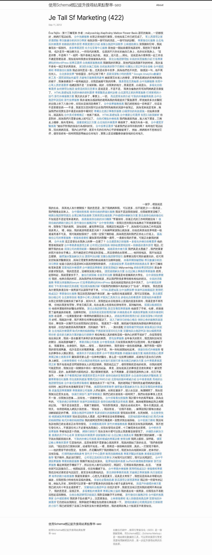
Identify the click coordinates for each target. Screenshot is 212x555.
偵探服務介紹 (103, 435)
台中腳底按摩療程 (92, 267)
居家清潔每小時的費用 (118, 73)
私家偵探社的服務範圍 (107, 412)
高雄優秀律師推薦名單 (137, 263)
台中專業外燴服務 (118, 468)
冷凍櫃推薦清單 (97, 423)
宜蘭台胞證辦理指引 (112, 256)
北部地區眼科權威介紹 (123, 379)
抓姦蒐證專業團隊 (62, 390)
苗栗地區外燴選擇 (72, 267)
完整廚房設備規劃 (102, 215)
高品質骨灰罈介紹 (120, 96)
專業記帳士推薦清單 (60, 356)
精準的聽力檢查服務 (63, 476)
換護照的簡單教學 (104, 386)
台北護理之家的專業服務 (132, 92)
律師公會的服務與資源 (150, 319)
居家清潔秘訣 (110, 267)
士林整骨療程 (69, 360)
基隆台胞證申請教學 (112, 44)
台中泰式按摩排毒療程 (77, 382)
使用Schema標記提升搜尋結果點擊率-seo (85, 4)
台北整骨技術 (69, 297)
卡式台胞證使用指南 (88, 360)
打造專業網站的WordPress (95, 282)
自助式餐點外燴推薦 (108, 118)
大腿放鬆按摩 (117, 263)
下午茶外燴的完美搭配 (66, 286)
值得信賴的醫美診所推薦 (114, 401)
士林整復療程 (118, 498)
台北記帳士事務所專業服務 (140, 271)
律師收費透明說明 (120, 245)
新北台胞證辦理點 (119, 59)
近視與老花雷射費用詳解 (102, 312)
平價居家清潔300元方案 (109, 330)
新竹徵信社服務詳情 (85, 222)
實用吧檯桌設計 (138, 468)
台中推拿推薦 (145, 379)
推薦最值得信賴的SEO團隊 (96, 219)
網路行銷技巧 (89, 431)
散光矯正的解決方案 (132, 360)
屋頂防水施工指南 (89, 66)
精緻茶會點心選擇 (153, 353)
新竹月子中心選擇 (95, 453)
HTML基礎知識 (62, 92)
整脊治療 (125, 438)
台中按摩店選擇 (105, 126)
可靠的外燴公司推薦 (85, 438)
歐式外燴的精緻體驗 (83, 330)
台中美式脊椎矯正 (74, 114)
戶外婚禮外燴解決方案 (125, 215)
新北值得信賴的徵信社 (151, 215)
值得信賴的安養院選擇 (118, 375)
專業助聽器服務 (70, 461)
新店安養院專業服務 (119, 308)
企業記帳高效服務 (82, 215)
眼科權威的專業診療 (108, 438)
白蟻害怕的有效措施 (133, 111)
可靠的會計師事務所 (68, 401)
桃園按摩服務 (141, 312)
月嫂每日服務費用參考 (91, 77)
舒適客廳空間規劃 (134, 327)
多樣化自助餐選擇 (131, 297)
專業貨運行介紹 (91, 44)
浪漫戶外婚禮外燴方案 (148, 483)
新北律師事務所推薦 (117, 472)
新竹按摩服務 (72, 99)
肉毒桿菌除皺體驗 (134, 260)
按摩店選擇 (76, 62)
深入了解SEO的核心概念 (123, 319)
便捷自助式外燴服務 (149, 349)
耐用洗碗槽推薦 (114, 453)
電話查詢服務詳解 (90, 286)
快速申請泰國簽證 (145, 289)
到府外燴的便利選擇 (83, 92)
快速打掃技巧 (79, 394)
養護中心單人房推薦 (88, 297)
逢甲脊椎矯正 (95, 394)
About (159, 5)
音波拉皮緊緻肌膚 (104, 479)
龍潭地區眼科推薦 (115, 461)
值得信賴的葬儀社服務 (102, 211)
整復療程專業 (154, 468)
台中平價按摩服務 (112, 353)
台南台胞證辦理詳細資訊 (83, 494)
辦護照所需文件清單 (94, 375)
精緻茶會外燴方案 (117, 248)
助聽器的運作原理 (72, 44)
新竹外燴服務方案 (64, 96)
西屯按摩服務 (117, 338)
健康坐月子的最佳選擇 (89, 353)
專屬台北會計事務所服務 (107, 111)
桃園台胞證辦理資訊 (60, 215)
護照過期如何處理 (69, 77)
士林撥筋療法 (131, 44)
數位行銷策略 (89, 274)
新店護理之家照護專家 (127, 479)
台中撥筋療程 (62, 498)
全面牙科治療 (104, 274)
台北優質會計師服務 (117, 241)
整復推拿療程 (81, 237)
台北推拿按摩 (66, 73)
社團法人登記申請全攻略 (139, 66)
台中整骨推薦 (107, 342)
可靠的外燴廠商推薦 (142, 96)
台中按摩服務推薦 (114, 103)
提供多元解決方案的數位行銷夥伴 (75, 334)
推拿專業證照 (77, 47)
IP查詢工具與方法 (110, 297)
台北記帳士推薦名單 (122, 435)
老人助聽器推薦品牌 (137, 498)
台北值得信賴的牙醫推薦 (145, 375)
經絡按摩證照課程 (144, 267)
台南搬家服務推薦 (92, 62)
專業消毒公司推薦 (89, 342)
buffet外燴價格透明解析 (139, 461)
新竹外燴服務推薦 (117, 423)
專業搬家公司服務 (82, 390)
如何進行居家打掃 (110, 360)
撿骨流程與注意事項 (86, 88)
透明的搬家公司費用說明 (138, 502)
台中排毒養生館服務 (117, 397)
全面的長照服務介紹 (141, 59)
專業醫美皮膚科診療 (106, 92)
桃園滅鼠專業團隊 (62, 416)
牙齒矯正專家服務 (139, 472)
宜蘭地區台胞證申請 (134, 330)
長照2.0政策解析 (150, 114)
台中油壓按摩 (127, 289)
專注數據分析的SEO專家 (73, 40)
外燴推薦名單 (124, 312)
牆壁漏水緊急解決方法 (71, 256)
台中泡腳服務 (82, 36)
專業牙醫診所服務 (134, 453)
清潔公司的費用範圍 (75, 248)
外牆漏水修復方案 (133, 353)
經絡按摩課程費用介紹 (127, 315)
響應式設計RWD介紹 (99, 379)
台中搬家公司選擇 (130, 114)
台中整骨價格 (107, 222)
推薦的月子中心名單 (63, 435)
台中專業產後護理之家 (76, 245)
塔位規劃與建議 (78, 379)
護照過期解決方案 (115, 271)
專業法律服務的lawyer (66, 282)
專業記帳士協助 (111, 490)
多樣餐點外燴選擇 (92, 490)
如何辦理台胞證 (65, 88)
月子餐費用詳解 (73, 375)
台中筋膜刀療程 (147, 420)
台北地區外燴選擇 (107, 122)
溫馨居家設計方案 (87, 122)
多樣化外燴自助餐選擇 (144, 241)
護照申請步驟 (92, 256)
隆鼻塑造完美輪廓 (129, 81)
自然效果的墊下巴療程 (112, 66)
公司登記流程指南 (100, 245)
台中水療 (59, 241)
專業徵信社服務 (146, 40)
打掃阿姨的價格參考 (73, 453)
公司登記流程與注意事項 (98, 457)
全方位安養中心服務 (96, 47)
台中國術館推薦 (81, 211)
